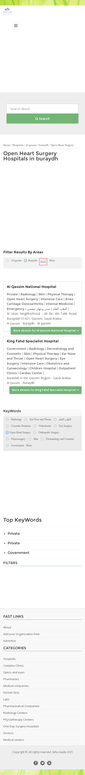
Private (12, 294)
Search (44, 118)
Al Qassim (13, 323)
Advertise (9, 641)
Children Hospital (42, 368)
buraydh (44, 145)
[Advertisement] (42, 50)
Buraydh (28, 323)
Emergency (15, 309)
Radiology (28, 294)
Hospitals (18, 145)
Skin (41, 294)
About (7, 627)
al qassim (31, 145)
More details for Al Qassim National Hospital (44, 330)
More (52, 260)
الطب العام (60, 309)
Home (6, 145)
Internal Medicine (59, 304)
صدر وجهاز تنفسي (38, 309)
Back (43, 261)
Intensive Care (52, 299)
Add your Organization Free (21, 634)
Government (16, 349)
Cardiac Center (30, 373)
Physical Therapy (60, 294)
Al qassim (44, 323)
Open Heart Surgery (62, 145)
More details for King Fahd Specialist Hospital (44, 390)
